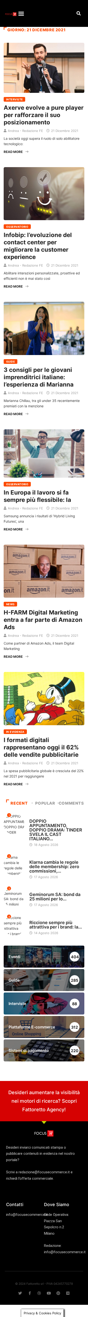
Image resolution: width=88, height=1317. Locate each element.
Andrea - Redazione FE (25, 131)
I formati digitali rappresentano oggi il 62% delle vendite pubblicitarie (41, 747)
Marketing (37, 816)
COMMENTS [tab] (71, 803)
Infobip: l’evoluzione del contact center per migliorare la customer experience (38, 245)
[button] (21, 13)
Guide (10, 361)
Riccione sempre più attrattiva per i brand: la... (55, 924)
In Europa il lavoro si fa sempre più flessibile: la (37, 496)
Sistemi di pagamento (46, 857)
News (10, 604)
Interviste (14, 99)
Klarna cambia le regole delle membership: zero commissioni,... (54, 867)
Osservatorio (17, 226)
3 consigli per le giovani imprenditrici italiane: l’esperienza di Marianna (39, 377)
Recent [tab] (19, 803)
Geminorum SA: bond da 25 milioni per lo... (54, 896)
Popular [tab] (45, 803)
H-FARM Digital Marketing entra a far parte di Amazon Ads (43, 620)
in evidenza (15, 732)
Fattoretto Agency (43, 1109)
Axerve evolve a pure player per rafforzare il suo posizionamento (44, 115)
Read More (13, 152)
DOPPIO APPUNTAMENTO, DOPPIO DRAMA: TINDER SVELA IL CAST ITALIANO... (55, 830)
